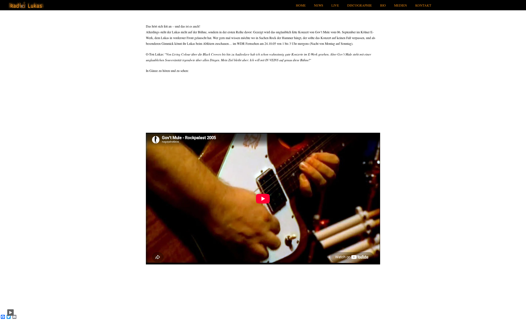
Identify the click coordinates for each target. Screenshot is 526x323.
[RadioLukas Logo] (26, 5)
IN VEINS (271, 60)
